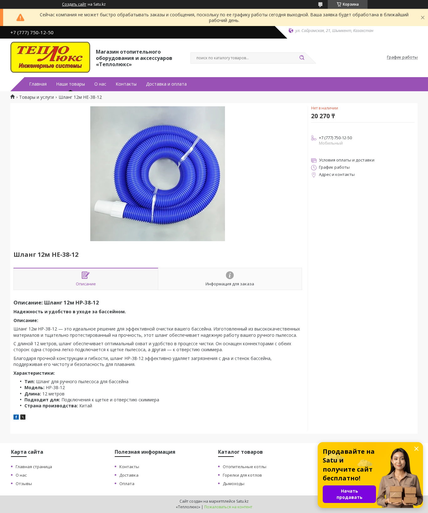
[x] (22, 418)
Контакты (126, 84)
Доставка (128, 475)
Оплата (126, 483)
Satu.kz (242, 501)
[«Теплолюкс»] (50, 57)
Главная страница (34, 466)
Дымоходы (233, 483)
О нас (100, 84)
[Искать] (301, 58)
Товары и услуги (36, 97)
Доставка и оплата (166, 84)
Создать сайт (74, 4)
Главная (38, 84)
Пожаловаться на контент (228, 507)
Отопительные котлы (244, 466)
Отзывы (24, 483)
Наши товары (70, 84)
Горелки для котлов (242, 475)
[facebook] (16, 418)
